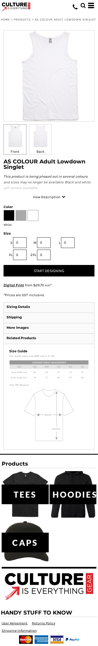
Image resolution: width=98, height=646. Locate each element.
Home (5, 19)
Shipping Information (19, 630)
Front (15, 151)
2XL (33, 255)
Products (22, 19)
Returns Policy (43, 623)
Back (40, 151)
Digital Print (14, 285)
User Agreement (14, 623)
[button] (83, 5)
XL (11, 255)
